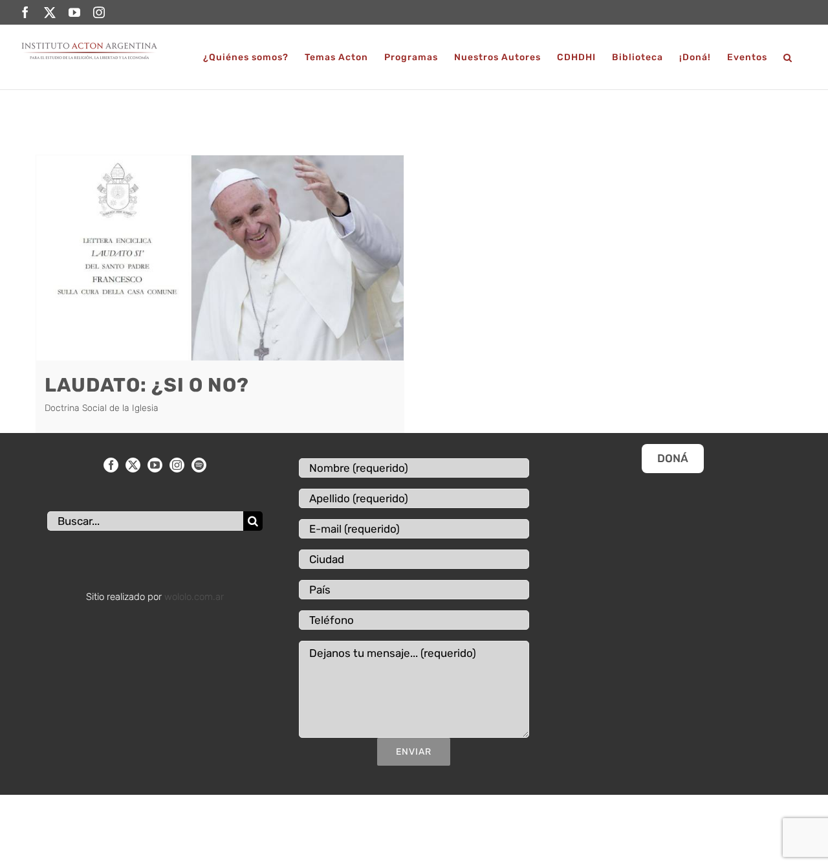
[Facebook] (111, 465)
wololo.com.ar (194, 597)
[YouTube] (154, 465)
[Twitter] (132, 465)
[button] (787, 57)
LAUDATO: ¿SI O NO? (147, 385)
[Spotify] (198, 465)
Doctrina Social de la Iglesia (101, 408)
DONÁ (672, 458)
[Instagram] (176, 465)
